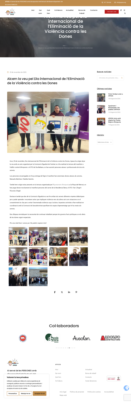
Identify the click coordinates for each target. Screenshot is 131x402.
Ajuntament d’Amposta (61, 185)
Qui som (40, 11)
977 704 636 (107, 2)
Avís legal (63, 392)
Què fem (48, 11)
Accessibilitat (109, 392)
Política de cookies (94, 392)
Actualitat (69, 10)
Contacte (93, 10)
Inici (32, 10)
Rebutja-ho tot (25, 393)
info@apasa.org (121, 2)
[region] (26, 386)
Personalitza (12, 393)
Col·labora (58, 10)
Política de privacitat (77, 392)
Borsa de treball (81, 11)
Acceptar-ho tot (40, 393)
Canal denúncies (91, 381)
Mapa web (63, 395)
